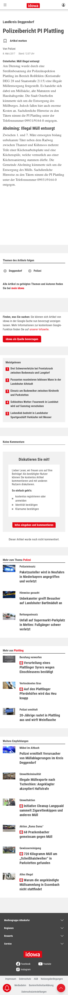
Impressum (10, 978)
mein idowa (17, 288)
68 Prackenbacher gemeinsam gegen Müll (36, 834)
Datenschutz (25, 978)
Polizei (37, 270)
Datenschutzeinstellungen (34, 991)
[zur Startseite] (34, 953)
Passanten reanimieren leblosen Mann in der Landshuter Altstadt (35, 381)
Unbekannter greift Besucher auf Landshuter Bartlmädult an (41, 600)
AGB (36, 978)
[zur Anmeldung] (63, 4)
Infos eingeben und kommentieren (34, 525)
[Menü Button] (5, 4)
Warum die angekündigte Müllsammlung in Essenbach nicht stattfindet (39, 884)
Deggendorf (15, 270)
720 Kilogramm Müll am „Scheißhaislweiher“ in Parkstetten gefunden (38, 858)
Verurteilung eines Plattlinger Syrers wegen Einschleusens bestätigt (37, 667)
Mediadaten (20, 985)
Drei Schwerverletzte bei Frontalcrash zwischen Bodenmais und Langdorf (31, 370)
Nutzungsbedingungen (52, 978)
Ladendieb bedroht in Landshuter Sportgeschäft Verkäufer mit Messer (30, 415)
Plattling (19, 650)
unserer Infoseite (39, 329)
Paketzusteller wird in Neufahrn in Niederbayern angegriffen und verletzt (42, 576)
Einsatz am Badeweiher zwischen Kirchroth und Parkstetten (34, 393)
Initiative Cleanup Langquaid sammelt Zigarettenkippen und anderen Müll (42, 810)
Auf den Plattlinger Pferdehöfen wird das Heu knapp (38, 693)
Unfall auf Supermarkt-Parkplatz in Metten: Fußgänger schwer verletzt (42, 624)
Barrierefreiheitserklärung (41, 985)
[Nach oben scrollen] (61, 987)
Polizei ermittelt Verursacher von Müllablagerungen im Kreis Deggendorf (41, 758)
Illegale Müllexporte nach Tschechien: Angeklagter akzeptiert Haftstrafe (37, 784)
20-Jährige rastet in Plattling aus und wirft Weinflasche (40, 717)
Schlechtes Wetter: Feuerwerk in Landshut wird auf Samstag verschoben (34, 404)
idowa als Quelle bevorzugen (22, 339)
